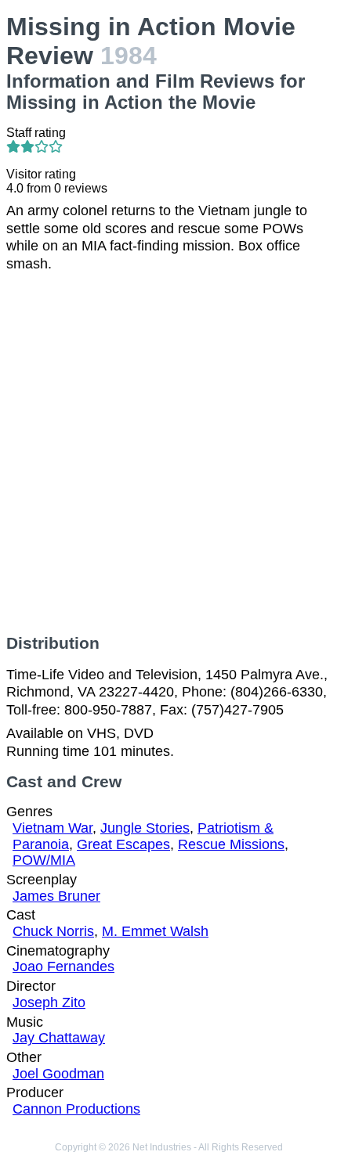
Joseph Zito (49, 1002)
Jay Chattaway (59, 1038)
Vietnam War (52, 828)
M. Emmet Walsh (155, 931)
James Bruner (56, 896)
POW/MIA (44, 860)
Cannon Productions (76, 1109)
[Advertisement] (168, 453)
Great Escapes (123, 844)
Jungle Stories (145, 828)
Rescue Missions (231, 844)
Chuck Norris (53, 931)
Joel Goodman (58, 1074)
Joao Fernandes (63, 966)
